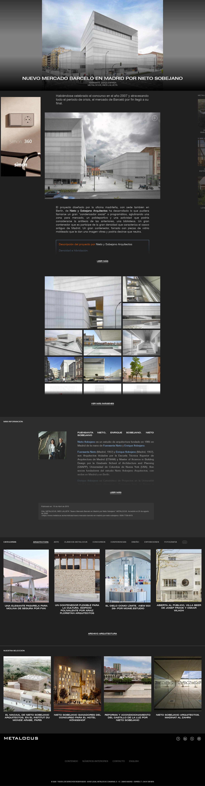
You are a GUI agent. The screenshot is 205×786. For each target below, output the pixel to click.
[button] (8, 592)
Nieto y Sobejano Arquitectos (89, 211)
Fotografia (170, 542)
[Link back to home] (21, 738)
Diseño (135, 542)
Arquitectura (41, 542)
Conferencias (118, 542)
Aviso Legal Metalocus (96, 782)
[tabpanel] (102, 592)
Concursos (99, 542)
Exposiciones (151, 542)
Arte (56, 542)
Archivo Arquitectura (102, 634)
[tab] (41, 542)
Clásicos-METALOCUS (75, 542)
